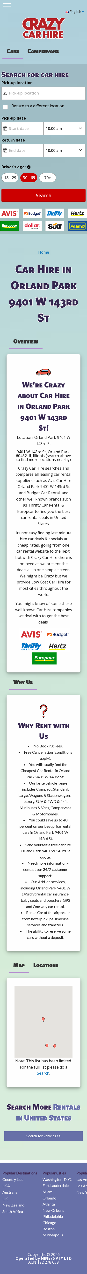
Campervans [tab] (43, 50)
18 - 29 (10, 177)
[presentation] (43, 51)
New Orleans (53, 1210)
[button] (43, 1019)
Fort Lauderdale (56, 1185)
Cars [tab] (13, 50)
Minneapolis (53, 1235)
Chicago (49, 1222)
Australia (9, 1192)
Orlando (49, 1198)
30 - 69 (29, 177)
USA (6, 1185)
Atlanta (49, 1204)
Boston (49, 1229)
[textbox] (43, 93)
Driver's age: (13, 166)
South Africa (12, 1211)
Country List (12, 1179)
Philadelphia (53, 1216)
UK (5, 1198)
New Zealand (13, 1205)
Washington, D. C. (57, 1179)
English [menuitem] (75, 11)
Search (43, 195)
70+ (47, 177)
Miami (48, 1191)
